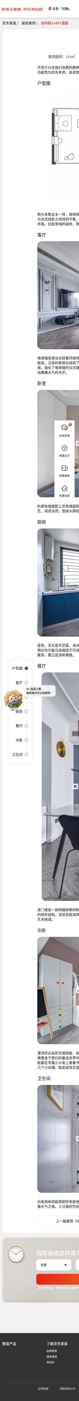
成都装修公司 (67, 1388)
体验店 (50, 1362)
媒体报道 (52, 1356)
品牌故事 (52, 1351)
